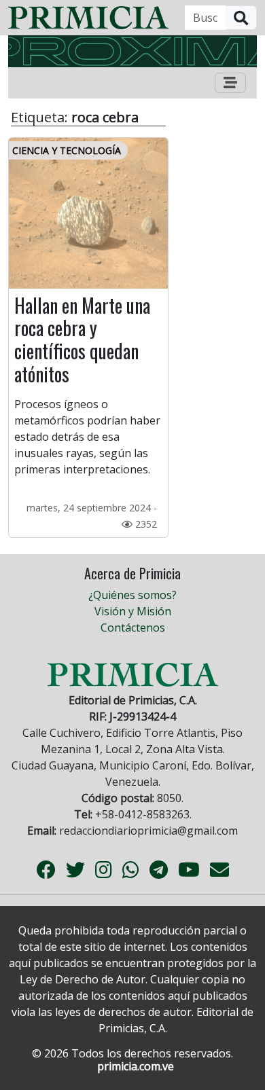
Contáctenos (133, 627)
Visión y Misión (132, 611)
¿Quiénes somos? (132, 594)
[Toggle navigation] (230, 83)
